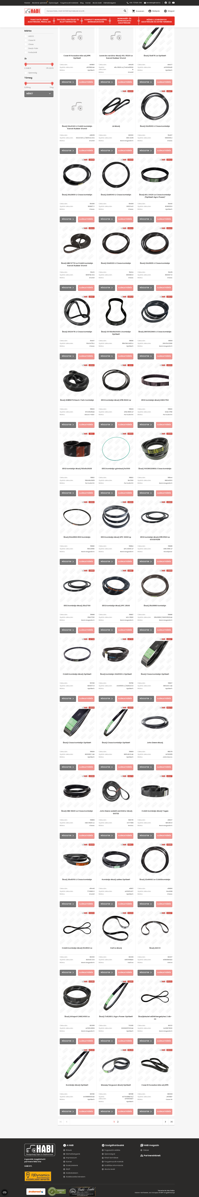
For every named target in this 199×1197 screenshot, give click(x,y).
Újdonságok (53, 3)
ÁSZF (68, 1169)
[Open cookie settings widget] (4, 1192)
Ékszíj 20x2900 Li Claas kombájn (77, 195)
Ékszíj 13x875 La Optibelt (155, 55)
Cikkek (146, 1150)
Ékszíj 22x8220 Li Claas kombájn (116, 263)
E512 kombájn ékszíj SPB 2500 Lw (116, 400)
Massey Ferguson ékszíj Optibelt (116, 1085)
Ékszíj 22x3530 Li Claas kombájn (155, 126)
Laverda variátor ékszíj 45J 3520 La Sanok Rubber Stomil (116, 56)
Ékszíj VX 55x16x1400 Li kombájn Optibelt (116, 333)
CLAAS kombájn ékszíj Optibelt (77, 674)
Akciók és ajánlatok (39, 3)
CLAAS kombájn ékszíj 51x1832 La (77, 948)
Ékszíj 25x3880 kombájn (155, 605)
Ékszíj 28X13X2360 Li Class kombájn (154, 332)
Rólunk (69, 1150)
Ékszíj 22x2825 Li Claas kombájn (155, 263)
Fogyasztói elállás (112, 1150)
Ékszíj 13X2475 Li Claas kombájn (77, 332)
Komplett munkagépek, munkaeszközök (95, 20)
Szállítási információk (114, 1165)
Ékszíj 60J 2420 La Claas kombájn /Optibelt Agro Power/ (155, 196)
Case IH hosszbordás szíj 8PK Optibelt (77, 56)
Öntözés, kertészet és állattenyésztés (68, 20)
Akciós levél (97, 3)
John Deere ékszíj (155, 742)
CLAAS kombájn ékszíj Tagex (155, 811)
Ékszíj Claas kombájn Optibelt (155, 674)
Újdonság (32, 73)
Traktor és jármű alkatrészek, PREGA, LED (39, 20)
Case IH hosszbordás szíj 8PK (155, 1085)
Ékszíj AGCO (155, 948)
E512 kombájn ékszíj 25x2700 (77, 605)
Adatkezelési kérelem (75, 1176)
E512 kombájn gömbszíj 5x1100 (116, 468)
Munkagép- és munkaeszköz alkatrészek (124, 20)
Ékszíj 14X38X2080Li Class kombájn (154, 468)
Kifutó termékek (111, 1157)
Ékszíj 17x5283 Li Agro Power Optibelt (116, 1016)
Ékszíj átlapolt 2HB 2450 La (77, 1016)
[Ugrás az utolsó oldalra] (171, 1122)
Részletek (66, 82)
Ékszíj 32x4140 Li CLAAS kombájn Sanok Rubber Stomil (77, 127)
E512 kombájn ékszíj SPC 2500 (116, 605)
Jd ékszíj (116, 126)
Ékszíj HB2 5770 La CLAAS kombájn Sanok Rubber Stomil (77, 264)
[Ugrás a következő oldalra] (165, 1122)
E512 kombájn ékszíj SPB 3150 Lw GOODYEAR (155, 538)
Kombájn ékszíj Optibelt (77, 1085)
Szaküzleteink (72, 1165)
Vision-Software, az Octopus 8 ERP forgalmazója (155, 1192)
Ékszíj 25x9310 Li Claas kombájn (77, 879)
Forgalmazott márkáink (69, 3)
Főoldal (27, 3)
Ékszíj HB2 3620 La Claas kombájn (77, 811)
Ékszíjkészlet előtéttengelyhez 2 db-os (155, 1017)
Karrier (88, 3)
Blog (82, 3)
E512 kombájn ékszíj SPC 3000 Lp (116, 537)
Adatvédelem (72, 1173)
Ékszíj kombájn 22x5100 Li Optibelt (116, 674)
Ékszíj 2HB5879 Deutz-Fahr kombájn (77, 400)
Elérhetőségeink (110, 3)
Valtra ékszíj (116, 948)
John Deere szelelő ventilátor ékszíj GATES (116, 812)
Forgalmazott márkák (114, 1161)
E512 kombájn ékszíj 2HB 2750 (155, 400)
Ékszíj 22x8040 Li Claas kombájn (116, 195)
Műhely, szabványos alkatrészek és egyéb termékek (156, 20)
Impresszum (71, 1157)
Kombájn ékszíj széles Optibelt (116, 879)
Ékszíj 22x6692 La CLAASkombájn (155, 879)
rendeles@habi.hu (152, 3)
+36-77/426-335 (134, 3)
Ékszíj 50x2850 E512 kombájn (77, 537)
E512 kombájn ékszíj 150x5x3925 (77, 468)
